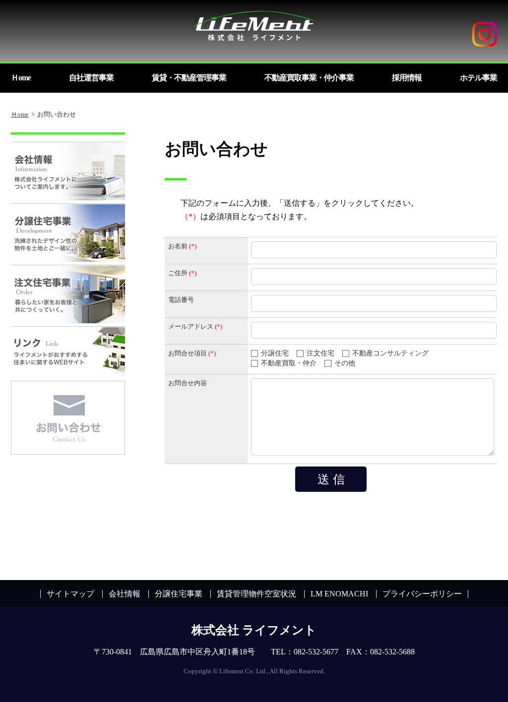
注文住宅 (320, 353)
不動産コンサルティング (390, 353)
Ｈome (20, 114)
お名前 (178, 246)
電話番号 (181, 299)
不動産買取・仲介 (289, 363)
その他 (344, 363)
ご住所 (178, 273)
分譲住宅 (275, 353)
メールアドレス (190, 326)
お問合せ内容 (187, 383)
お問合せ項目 (187, 353)
